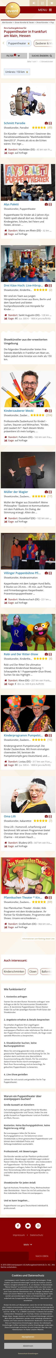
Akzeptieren (28, 1336)
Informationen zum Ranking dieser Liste (38, 938)
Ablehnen (28, 1345)
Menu (42, 10)
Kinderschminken (14, 971)
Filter (11, 55)
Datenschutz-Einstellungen (28, 1353)
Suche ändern (40, 55)
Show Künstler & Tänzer (24, 22)
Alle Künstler (7, 22)
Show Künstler (42, 22)
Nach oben (42, 1256)
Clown (33, 971)
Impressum (19, 1235)
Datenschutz (36, 1235)
